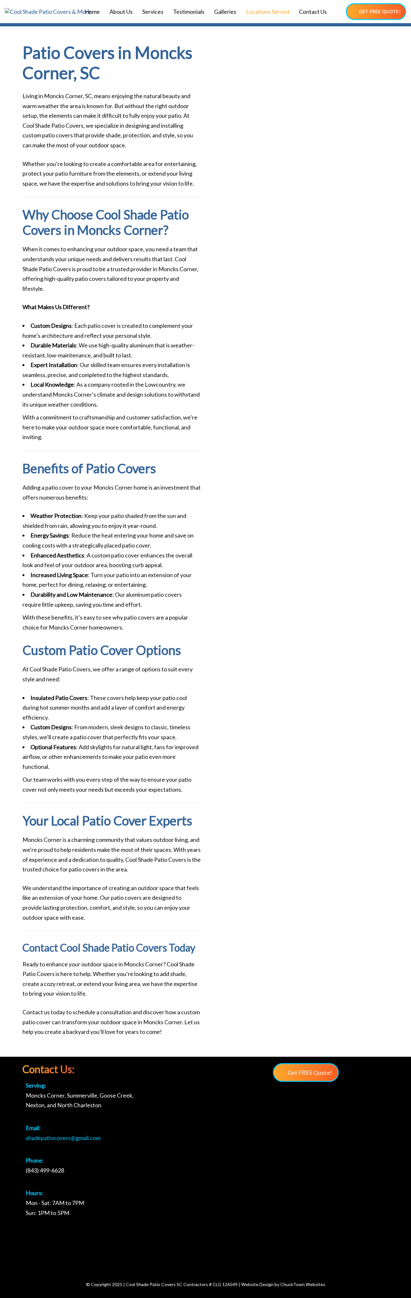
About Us (121, 11)
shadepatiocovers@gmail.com (63, 1137)
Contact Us (313, 11)
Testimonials (189, 11)
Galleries (225, 11)
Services (152, 11)
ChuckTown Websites (302, 1284)
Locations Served (267, 11)
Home (92, 11)
